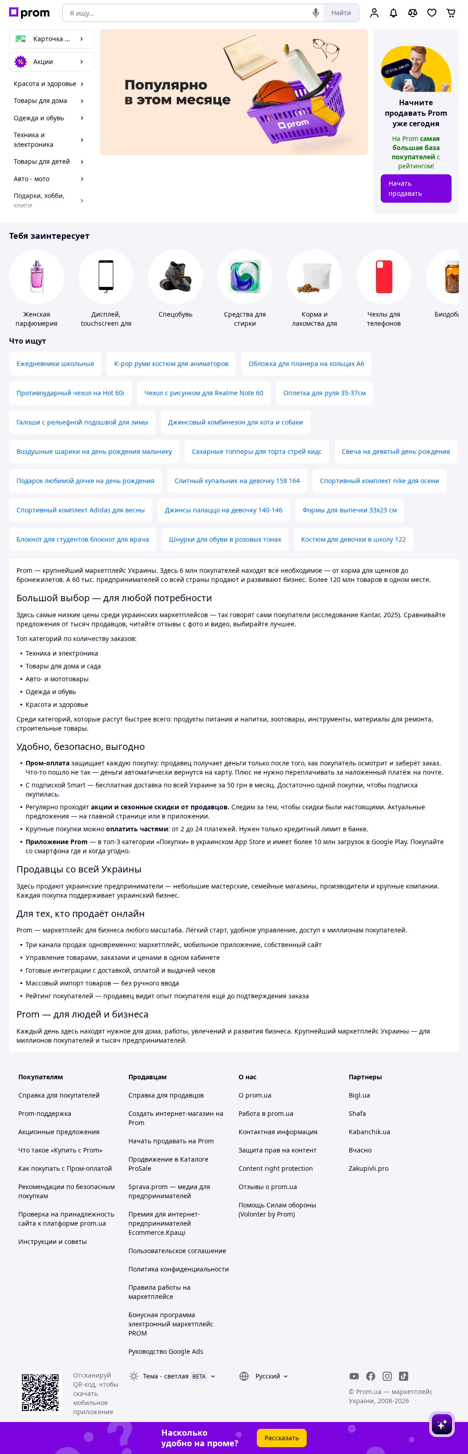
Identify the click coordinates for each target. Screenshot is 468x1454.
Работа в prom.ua (266, 1113)
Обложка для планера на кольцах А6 (306, 363)
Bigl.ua (359, 1095)
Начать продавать (405, 188)
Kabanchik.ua (369, 1131)
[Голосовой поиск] (316, 13)
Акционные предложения (59, 1131)
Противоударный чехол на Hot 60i (70, 392)
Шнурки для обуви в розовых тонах (225, 539)
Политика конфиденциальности (178, 1269)
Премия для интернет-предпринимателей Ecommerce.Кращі (164, 1223)
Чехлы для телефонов (384, 319)
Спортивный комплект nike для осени (379, 480)
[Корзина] (451, 13)
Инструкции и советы (52, 1241)
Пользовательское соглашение (177, 1250)
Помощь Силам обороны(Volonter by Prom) (277, 1209)
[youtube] (354, 1376)
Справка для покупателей (59, 1095)
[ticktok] (403, 1376)
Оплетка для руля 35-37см (324, 392)
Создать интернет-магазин (171, 1113)
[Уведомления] (393, 13)
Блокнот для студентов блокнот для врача (82, 539)
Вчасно (360, 1150)
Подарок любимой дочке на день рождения (85, 480)
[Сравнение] (412, 13)
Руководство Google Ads (165, 1351)
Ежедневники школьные (55, 363)
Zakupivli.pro (368, 1168)
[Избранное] (432, 13)
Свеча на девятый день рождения (396, 451)
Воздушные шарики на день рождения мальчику (94, 451)
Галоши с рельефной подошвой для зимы (82, 422)
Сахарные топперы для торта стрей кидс (257, 451)
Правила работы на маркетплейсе (159, 1292)
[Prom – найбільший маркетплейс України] (29, 13)
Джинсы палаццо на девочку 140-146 (223, 510)
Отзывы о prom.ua (268, 1186)
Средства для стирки (245, 319)
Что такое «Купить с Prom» (60, 1150)
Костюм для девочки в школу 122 (353, 539)
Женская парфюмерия (37, 319)
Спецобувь (175, 314)
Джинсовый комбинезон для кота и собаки (235, 422)
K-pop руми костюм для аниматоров (171, 363)
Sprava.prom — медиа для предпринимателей (169, 1191)
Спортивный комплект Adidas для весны (80, 510)
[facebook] (370, 1376)
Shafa (357, 1113)
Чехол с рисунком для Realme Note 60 (203, 392)
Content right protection (276, 1168)
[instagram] (387, 1376)
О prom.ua (255, 1095)
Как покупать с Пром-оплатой (65, 1168)
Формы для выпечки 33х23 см (350, 510)
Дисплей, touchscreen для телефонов (106, 323)
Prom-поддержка (44, 1113)
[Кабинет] (374, 13)
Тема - (166, 1376)
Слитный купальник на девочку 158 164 (237, 480)
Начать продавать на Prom (171, 1140)
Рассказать (282, 1437)
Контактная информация (278, 1131)
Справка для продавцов (166, 1095)
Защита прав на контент (278, 1150)
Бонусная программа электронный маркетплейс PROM (170, 1323)
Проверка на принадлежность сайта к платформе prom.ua (66, 1219)
